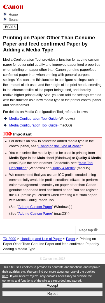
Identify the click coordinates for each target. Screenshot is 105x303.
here (5, 276)
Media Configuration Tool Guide (33, 119)
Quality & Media (63, 168)
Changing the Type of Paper (59, 146)
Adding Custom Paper (35, 207)
